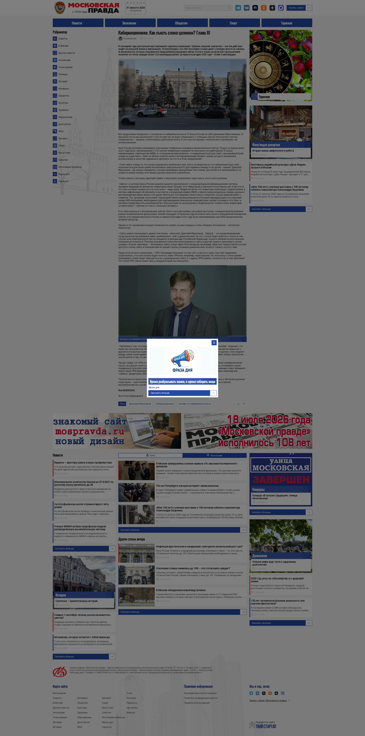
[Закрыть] (214, 342)
